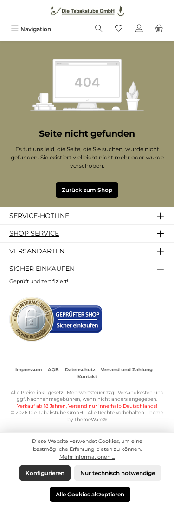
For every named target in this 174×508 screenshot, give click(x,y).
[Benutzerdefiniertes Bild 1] (55, 319)
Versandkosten (135, 392)
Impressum (28, 369)
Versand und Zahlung (127, 369)
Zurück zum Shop (87, 189)
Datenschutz (80, 369)
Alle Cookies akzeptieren (90, 494)
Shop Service (34, 233)
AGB (53, 369)
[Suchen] (99, 29)
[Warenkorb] (159, 29)
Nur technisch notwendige (117, 472)
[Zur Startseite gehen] (87, 11)
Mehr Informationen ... (87, 457)
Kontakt (87, 376)
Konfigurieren (45, 472)
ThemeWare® (90, 419)
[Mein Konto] (139, 29)
